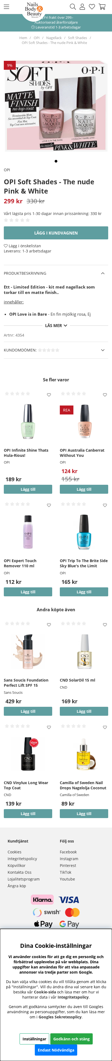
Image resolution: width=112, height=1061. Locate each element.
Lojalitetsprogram (24, 879)
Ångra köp (17, 885)
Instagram (69, 858)
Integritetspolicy (22, 858)
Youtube (67, 879)
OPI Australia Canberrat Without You (82, 453)
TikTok (65, 872)
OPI (37, 37)
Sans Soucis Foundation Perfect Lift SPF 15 (26, 682)
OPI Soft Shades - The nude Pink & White (54, 42)
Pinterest (68, 865)
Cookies (14, 851)
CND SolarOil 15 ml (77, 680)
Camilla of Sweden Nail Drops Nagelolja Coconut (83, 785)
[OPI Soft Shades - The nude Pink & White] (56, 161)
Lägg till (28, 711)
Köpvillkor (17, 865)
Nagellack (54, 37)
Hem (23, 37)
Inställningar (34, 1038)
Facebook (68, 851)
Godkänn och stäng (71, 1038)
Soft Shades (77, 37)
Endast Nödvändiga (56, 1050)
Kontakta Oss (20, 872)
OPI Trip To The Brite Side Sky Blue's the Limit (84, 563)
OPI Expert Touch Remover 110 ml (20, 563)
